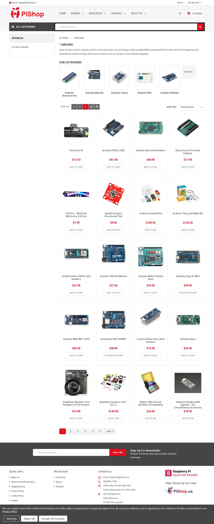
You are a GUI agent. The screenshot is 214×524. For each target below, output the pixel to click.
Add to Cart (76, 167)
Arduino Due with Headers (151, 150)
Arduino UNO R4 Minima (113, 276)
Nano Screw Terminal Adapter (188, 152)
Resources (96, 13)
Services (117, 13)
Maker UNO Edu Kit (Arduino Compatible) (150, 403)
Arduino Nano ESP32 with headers (76, 277)
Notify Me (150, 230)
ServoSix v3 (76, 150)
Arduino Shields (169, 92)
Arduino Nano (188, 339)
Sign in (180, 3)
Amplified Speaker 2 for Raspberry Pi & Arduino (76, 403)
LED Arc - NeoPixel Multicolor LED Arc (76, 215)
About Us (137, 13)
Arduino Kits (145, 92)
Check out (61, 477)
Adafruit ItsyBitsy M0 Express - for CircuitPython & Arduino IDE (188, 406)
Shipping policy (18, 486)
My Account (194, 3)
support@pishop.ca (27, 3)
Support (14, 500)
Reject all (29, 518)
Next (109, 431)
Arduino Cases (119, 92)
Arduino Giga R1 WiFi (188, 276)
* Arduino (78, 38)
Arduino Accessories (69, 94)
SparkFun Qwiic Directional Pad (114, 215)
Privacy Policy (17, 491)
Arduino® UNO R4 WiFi (113, 339)
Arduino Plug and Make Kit (188, 213)
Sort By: (172, 107)
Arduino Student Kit (150, 213)
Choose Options (188, 293)
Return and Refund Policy (23, 482)
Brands (76, 13)
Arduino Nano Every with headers (151, 340)
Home (62, 13)
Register (60, 486)
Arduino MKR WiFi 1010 (76, 339)
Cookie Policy (17, 496)
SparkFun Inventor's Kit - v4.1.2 (113, 403)
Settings (12, 518)
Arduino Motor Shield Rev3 (151, 277)
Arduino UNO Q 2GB (113, 150)
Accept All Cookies (53, 518)
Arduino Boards (94, 92)
